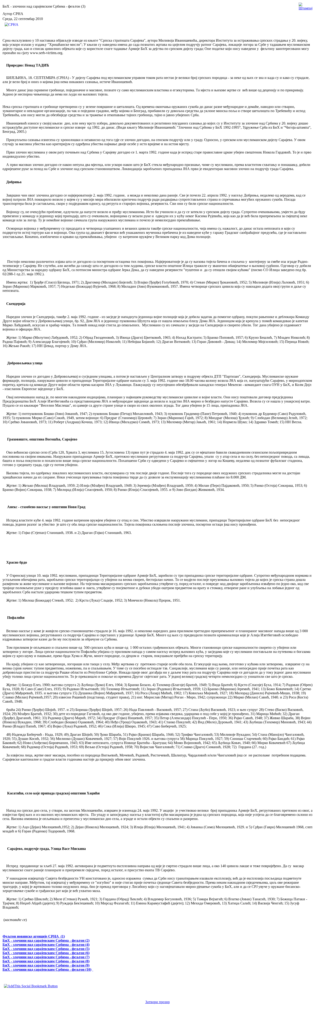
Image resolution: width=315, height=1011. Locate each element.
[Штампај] (305, 5)
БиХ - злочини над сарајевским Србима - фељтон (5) (46, 949)
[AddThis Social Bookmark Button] (31, 986)
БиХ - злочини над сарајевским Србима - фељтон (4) (46, 945)
